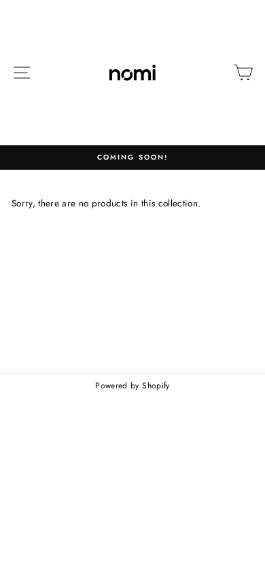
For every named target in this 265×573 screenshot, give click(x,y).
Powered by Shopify (132, 386)
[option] (132, 157)
